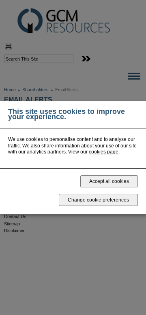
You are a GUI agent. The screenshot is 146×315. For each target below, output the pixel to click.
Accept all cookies (109, 181)
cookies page (103, 152)
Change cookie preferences (98, 200)
